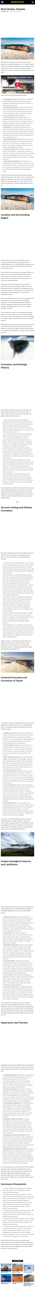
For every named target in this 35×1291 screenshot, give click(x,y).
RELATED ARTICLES (17, 1261)
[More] (30, 1256)
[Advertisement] (17, 26)
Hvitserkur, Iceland (4, 1272)
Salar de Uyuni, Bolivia (28, 1272)
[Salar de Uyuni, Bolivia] (29, 1267)
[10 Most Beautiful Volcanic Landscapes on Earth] (6, 1278)
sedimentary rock (21, 450)
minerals (9, 777)
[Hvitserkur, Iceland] (6, 1267)
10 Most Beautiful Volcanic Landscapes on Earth (6, 1283)
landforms (5, 617)
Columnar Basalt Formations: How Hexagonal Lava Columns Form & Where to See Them (29, 1284)
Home (2, 5)
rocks (23, 430)
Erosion (6, 434)
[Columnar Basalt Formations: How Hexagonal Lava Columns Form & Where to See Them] (29, 1278)
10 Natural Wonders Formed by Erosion (17, 1283)
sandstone (28, 440)
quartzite (5, 450)
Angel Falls (21, 306)
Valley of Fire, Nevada (16, 1272)
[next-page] (18, 1288)
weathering (6, 438)
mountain (22, 64)
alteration (5, 735)
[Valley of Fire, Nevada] (17, 1267)
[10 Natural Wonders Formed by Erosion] (17, 1278)
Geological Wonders (13, 5)
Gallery (6, 5)
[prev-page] (16, 1288)
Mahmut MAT (5, 11)
